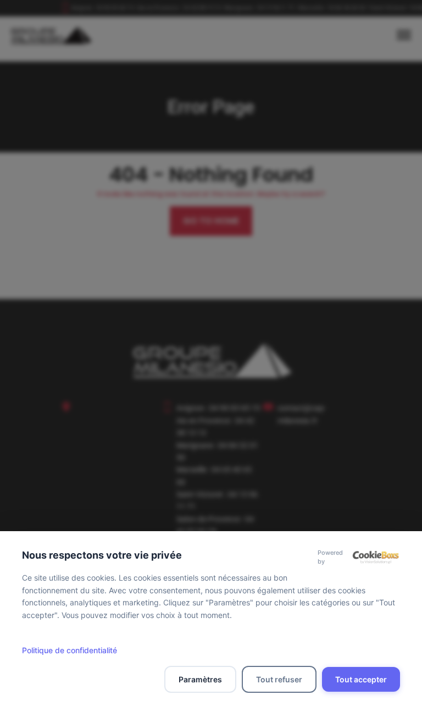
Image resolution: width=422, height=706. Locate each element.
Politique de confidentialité (69, 650)
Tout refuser (279, 679)
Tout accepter (361, 679)
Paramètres (200, 679)
